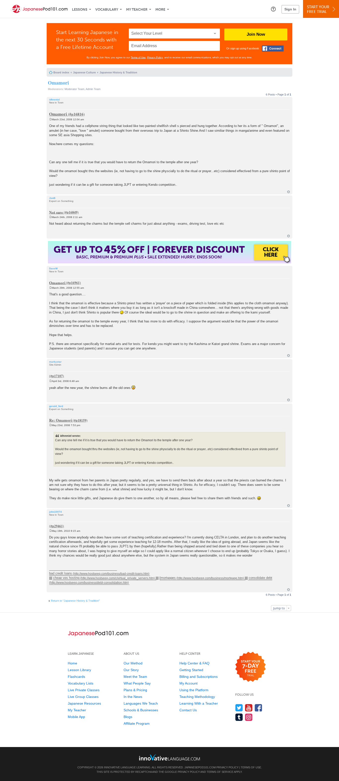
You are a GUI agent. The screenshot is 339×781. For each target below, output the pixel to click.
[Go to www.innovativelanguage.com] (169, 757)
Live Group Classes (83, 697)
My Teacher (136, 9)
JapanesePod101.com (200, 767)
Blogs (128, 717)
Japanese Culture (84, 72)
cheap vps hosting (66, 578)
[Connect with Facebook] (272, 48)
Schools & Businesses (141, 710)
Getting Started (191, 670)
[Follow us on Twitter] (239, 708)
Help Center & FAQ (194, 663)
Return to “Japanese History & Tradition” (75, 600)
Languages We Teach (141, 703)
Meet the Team (135, 677)
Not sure (56, 212)
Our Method (133, 663)
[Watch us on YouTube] (249, 708)
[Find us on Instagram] (249, 717)
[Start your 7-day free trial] (250, 667)
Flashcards (76, 677)
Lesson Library (79, 670)
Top (288, 191)
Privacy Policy (155, 57)
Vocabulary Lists (80, 683)
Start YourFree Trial (318, 9)
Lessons (79, 9)
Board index (61, 72)
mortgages (168, 578)
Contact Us (188, 710)
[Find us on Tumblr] (239, 717)
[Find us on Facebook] (258, 708)
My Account (188, 683)
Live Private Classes (84, 690)
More (160, 9)
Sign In (290, 9)
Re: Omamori (60, 420)
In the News (133, 697)
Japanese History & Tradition (118, 72)
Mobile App (76, 717)
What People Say (137, 683)
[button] (273, 9)
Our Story (131, 670)
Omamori (58, 82)
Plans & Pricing (135, 690)
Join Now (256, 34)
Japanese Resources (84, 703)
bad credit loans (60, 573)
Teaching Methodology (197, 697)
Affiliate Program (137, 723)
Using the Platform (193, 690)
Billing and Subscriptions (198, 677)
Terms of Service (220, 771)
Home (72, 663)
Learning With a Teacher (198, 703)
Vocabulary (106, 9)
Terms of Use (138, 57)
